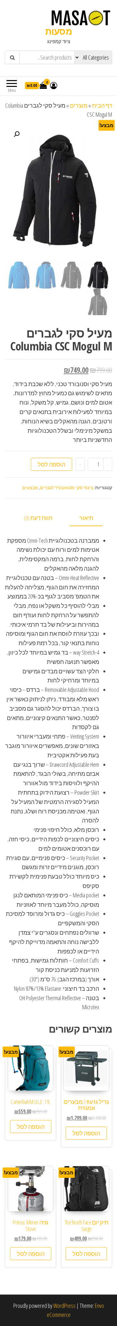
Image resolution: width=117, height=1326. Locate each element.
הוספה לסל (51, 464)
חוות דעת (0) (38, 518)
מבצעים (30, 487)
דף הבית (102, 105)
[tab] (91, 518)
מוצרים (78, 105)
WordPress (64, 1305)
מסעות (58, 31)
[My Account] (53, 85)
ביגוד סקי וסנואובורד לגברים (66, 487)
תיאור (86, 518)
